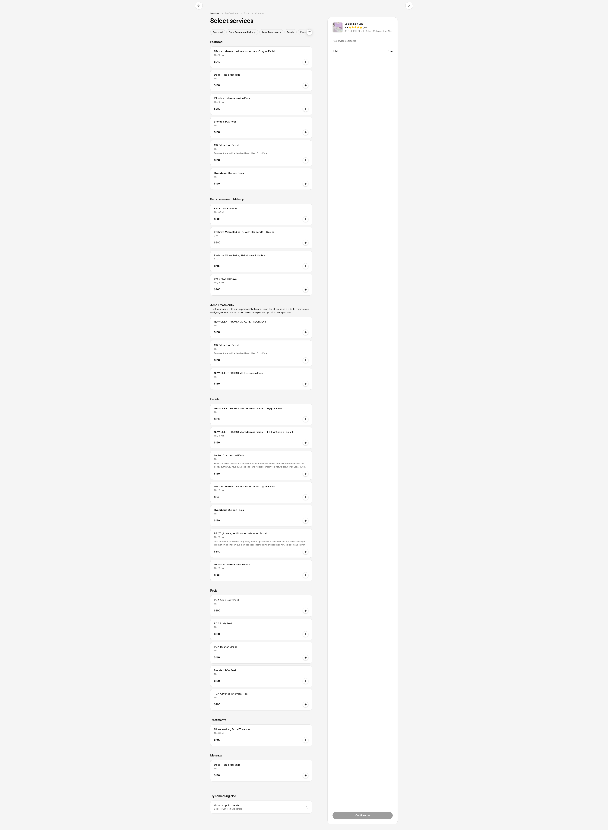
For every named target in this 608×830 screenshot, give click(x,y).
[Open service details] (305, 160)
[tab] (217, 32)
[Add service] (305, 62)
